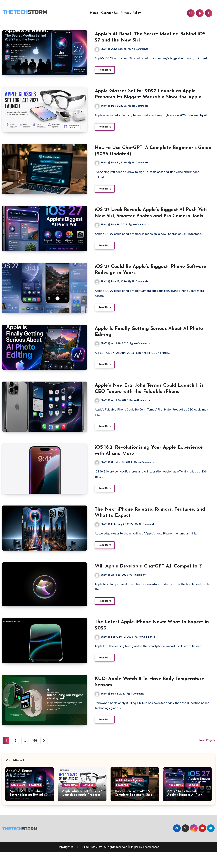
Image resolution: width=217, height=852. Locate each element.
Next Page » (207, 740)
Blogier (133, 847)
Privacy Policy (131, 13)
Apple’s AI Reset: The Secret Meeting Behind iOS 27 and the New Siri (29, 795)
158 (34, 740)
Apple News (18, 785)
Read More (104, 69)
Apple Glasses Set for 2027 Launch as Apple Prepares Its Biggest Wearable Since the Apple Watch (148, 97)
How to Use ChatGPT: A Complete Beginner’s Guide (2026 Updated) (134, 795)
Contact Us (109, 13)
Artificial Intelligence (129, 780)
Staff (103, 49)
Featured (35, 785)
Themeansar (151, 847)
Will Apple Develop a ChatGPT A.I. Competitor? (148, 566)
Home (94, 13)
